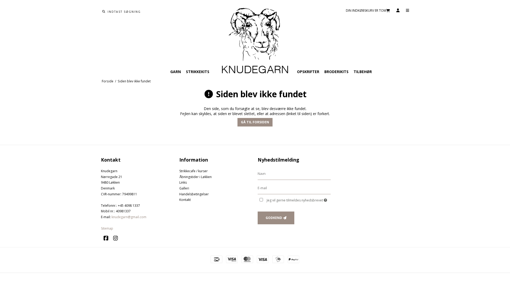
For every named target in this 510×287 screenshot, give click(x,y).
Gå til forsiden (255, 122)
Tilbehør (363, 71)
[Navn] (294, 173)
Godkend (274, 218)
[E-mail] (294, 188)
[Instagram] (117, 238)
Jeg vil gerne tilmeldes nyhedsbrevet (295, 200)
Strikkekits (197, 71)
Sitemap (107, 228)
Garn (175, 71)
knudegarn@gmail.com (129, 217)
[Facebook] (108, 238)
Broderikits (336, 71)
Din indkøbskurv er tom (366, 10)
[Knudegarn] (255, 41)
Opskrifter (308, 71)
